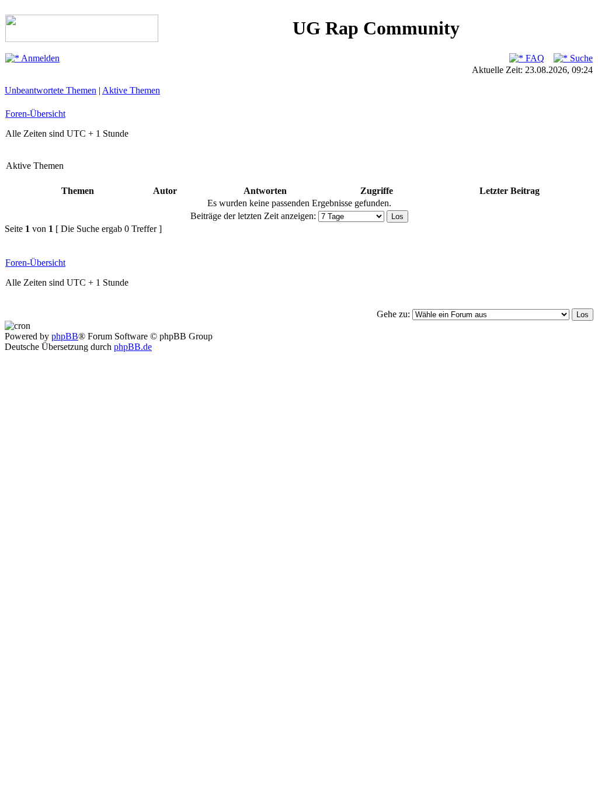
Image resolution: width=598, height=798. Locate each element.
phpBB (64, 336)
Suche (580, 58)
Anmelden (39, 58)
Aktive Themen (131, 90)
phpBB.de (133, 347)
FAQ (533, 58)
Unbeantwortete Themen (50, 90)
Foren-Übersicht (35, 114)
